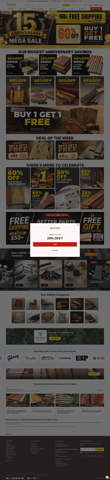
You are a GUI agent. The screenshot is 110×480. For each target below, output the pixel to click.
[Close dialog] (78, 225)
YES (55, 244)
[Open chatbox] (107, 477)
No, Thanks (55, 250)
